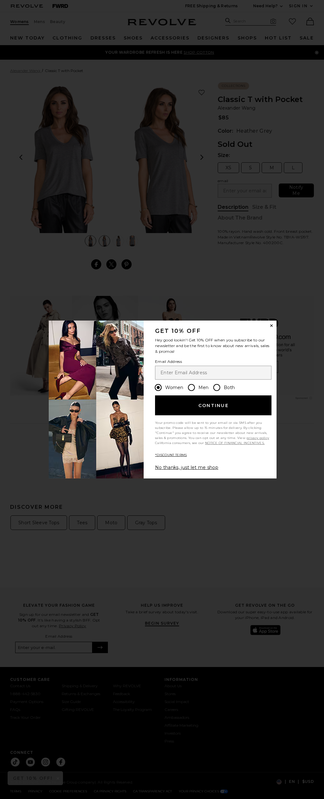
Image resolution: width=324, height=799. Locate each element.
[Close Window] (271, 326)
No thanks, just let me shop (186, 467)
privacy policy (257, 438)
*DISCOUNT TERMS (171, 455)
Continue (213, 405)
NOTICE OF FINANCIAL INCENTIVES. (235, 443)
